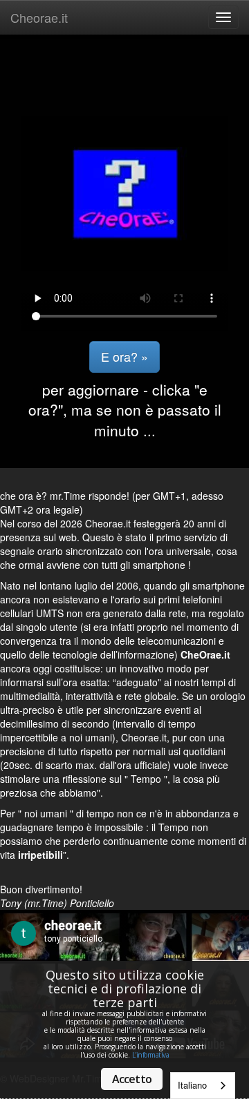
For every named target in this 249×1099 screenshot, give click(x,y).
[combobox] (202, 1085)
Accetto (131, 1079)
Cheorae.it (39, 17)
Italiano (192, 1084)
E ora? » (124, 356)
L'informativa (150, 1055)
